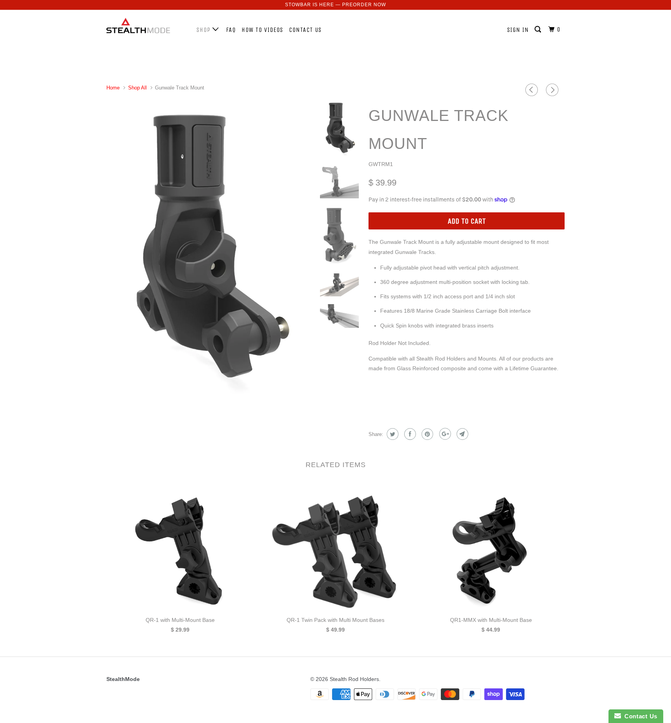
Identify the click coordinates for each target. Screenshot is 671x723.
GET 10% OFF (335, 406)
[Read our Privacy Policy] (435, 447)
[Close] (442, 257)
